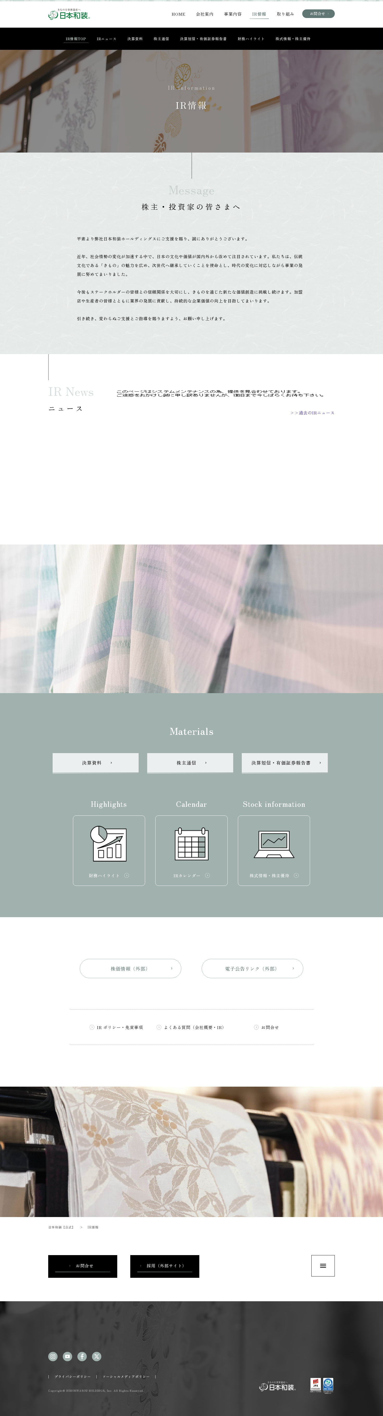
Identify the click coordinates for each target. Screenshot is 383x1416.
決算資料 (135, 38)
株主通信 (161, 38)
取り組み (285, 14)
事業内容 (233, 14)
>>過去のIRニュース (312, 412)
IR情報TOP (76, 38)
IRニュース (107, 38)
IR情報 (259, 14)
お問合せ (320, 13)
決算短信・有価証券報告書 (203, 38)
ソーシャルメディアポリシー (126, 1376)
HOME (179, 14)
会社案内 (205, 14)
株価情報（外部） (142, 968)
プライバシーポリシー (72, 1376)
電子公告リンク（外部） (260, 968)
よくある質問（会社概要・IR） (195, 1027)
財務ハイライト (251, 38)
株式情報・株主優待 (293, 38)
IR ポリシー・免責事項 (120, 1027)
